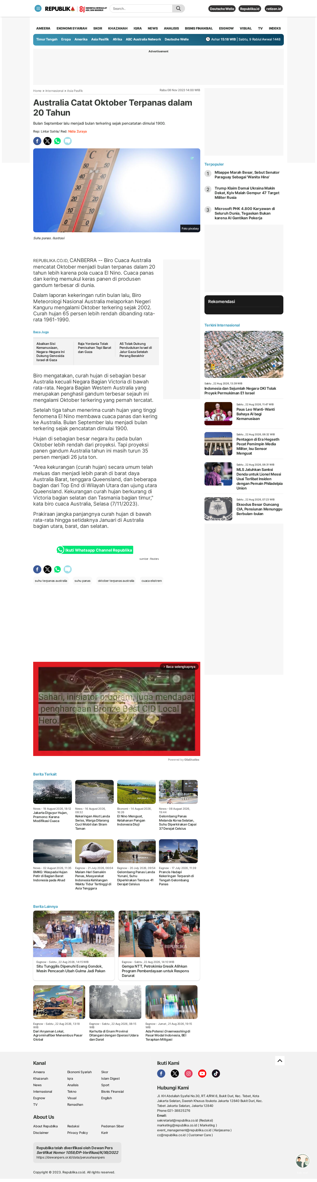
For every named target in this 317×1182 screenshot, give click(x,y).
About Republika (45, 1126)
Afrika (117, 39)
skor (97, 28)
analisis (171, 28)
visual (246, 28)
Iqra (70, 1078)
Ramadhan (75, 1104)
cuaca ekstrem (152, 581)
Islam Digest (110, 1078)
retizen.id (273, 9)
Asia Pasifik (100, 39)
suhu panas (82, 581)
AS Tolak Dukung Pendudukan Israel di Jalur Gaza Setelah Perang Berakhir (136, 350)
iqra (138, 28)
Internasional (54, 91)
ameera (43, 28)
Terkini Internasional (222, 325)
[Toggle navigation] (38, 8)
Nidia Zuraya (77, 131)
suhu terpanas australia (51, 581)
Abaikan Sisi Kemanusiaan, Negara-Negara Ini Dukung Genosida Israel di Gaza (50, 352)
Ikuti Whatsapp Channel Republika (98, 550)
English (106, 1098)
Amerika (80, 39)
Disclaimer (41, 1133)
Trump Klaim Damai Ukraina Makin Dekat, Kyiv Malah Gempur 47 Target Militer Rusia (247, 193)
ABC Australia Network (143, 39)
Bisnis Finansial (199, 28)
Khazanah (40, 1078)
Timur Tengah (47, 39)
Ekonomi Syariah (72, 28)
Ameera (39, 1072)
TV (260, 28)
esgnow (226, 28)
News (37, 1085)
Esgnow (39, 1098)
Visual (71, 1098)
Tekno (71, 1091)
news (153, 28)
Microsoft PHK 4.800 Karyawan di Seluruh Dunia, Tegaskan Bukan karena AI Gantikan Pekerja (245, 213)
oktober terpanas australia (116, 581)
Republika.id (249, 9)
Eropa (66, 39)
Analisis (73, 1085)
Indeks (275, 28)
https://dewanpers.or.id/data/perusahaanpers (70, 1157)
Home (37, 91)
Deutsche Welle (222, 9)
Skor (104, 1072)
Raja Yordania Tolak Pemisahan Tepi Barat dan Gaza (94, 348)
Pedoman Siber (112, 1126)
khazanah (117, 28)
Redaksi (73, 1126)
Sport (105, 1085)
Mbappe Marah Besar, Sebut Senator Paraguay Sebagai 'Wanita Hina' (247, 174)
